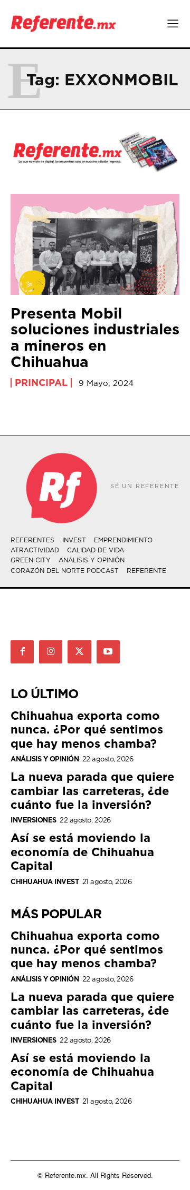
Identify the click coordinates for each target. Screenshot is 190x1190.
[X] (79, 651)
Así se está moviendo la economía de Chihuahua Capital (82, 851)
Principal (41, 383)
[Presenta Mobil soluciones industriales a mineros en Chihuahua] (95, 244)
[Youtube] (108, 651)
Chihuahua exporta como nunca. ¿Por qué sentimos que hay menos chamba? (87, 729)
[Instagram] (50, 651)
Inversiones (33, 820)
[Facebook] (22, 651)
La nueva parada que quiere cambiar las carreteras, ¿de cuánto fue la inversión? (92, 790)
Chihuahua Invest (45, 881)
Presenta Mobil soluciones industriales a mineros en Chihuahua (95, 337)
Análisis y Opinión (45, 759)
